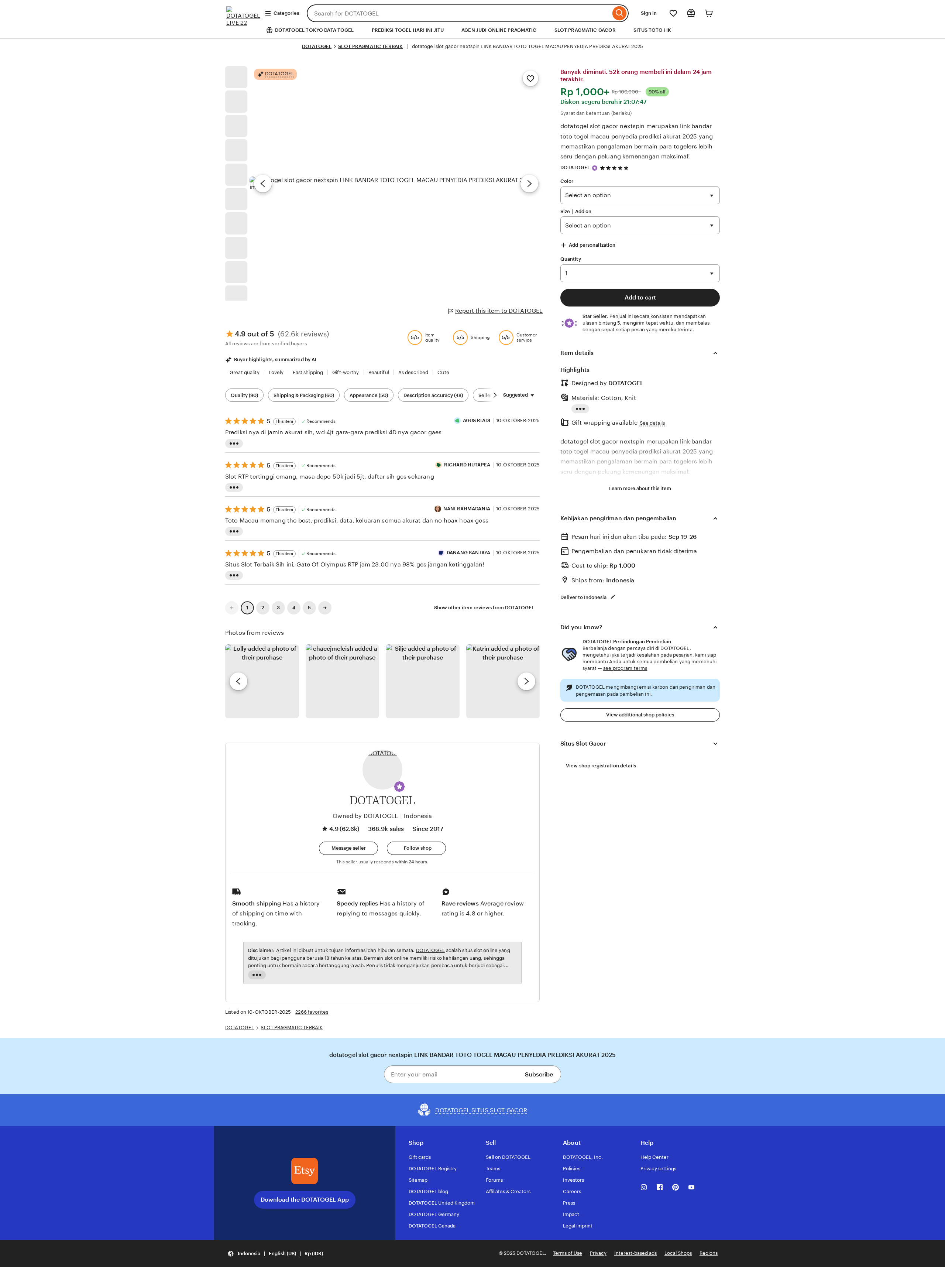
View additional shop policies (640, 715)
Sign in (649, 13)
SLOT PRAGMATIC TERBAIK (370, 46)
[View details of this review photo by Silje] (423, 681)
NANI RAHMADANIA (466, 508)
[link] (231, 607)
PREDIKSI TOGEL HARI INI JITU (408, 30)
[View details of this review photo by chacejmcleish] (342, 681)
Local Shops (678, 1253)
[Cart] (709, 13)
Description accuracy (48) (433, 395)
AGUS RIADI (476, 420)
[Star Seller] (594, 168)
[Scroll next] (495, 395)
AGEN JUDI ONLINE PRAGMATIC (498, 30)
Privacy (598, 1253)
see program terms (625, 668)
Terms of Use (567, 1253)
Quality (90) (244, 395)
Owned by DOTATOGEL (365, 815)
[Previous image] (263, 183)
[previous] (238, 681)
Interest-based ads (635, 1253)
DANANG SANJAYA (468, 552)
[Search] (620, 13)
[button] (399, 786)
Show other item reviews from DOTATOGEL (484, 607)
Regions (709, 1253)
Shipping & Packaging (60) (304, 395)
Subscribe (539, 1074)
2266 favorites (311, 1012)
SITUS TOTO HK (652, 30)
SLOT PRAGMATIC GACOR (585, 30)
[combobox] (459, 13)
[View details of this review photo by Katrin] (503, 681)
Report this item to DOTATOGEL (499, 310)
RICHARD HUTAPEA (467, 465)
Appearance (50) (369, 395)
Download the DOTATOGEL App (305, 1199)
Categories (286, 13)
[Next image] (529, 183)
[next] (526, 681)
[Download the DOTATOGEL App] (304, 1171)
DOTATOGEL (316, 46)
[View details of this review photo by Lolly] (262, 681)
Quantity (570, 259)
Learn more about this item (640, 488)
